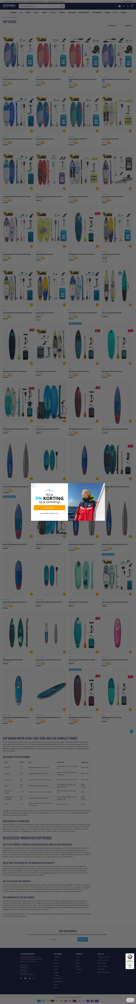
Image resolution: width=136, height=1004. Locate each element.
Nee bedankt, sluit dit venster (49, 513)
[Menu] (133, 954)
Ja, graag (49, 508)
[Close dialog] (33, 485)
